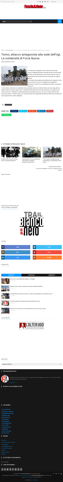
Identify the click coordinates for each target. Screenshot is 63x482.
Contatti (3, 454)
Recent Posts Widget (4, 462)
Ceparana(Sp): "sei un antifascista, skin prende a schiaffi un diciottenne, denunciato (31, 160)
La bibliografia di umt (6, 446)
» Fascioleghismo (6, 423)
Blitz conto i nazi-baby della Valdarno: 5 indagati (22, 279)
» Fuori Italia (5, 425)
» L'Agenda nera (6, 427)
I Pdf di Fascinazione (6, 448)
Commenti (51, 275)
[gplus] (45, 1)
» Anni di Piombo (6, 431)
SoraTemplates (34, 480)
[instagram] (47, 1)
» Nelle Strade (5, 415)
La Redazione (4, 444)
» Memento (4, 429)
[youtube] (42, 1)
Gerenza (3, 450)
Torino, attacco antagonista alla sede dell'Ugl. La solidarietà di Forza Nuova (52, 160)
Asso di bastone (9, 50)
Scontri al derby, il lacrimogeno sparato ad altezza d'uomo (25, 301)
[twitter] (40, 1)
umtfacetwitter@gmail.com (38, 475)
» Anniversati (5, 433)
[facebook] (37, 1)
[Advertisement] (31, 14)
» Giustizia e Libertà (7, 411)
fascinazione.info (28, 477)
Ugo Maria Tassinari (22, 475)
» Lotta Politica (5, 409)
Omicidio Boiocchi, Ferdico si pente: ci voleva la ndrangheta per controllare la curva (31, 293)
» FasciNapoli (5, 421)
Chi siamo (3, 440)
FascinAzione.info (26, 473)
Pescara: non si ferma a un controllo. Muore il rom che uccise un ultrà (28, 308)
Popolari (31, 275)
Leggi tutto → (13, 382)
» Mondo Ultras (5, 417)
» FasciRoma (5, 419)
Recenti (11, 275)
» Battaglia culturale (7, 413)
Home (2, 50)
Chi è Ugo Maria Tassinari (8, 442)
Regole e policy (5, 452)
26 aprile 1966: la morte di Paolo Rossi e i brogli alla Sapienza (9, 159)
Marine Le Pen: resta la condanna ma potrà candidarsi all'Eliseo (26, 286)
